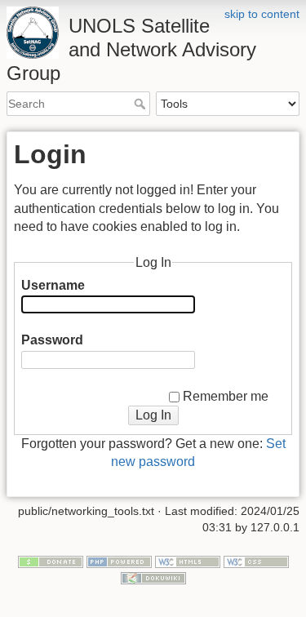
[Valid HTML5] (187, 561)
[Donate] (50, 561)
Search (141, 103)
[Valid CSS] (256, 561)
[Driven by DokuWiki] (153, 577)
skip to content (261, 13)
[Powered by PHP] (119, 561)
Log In (153, 415)
